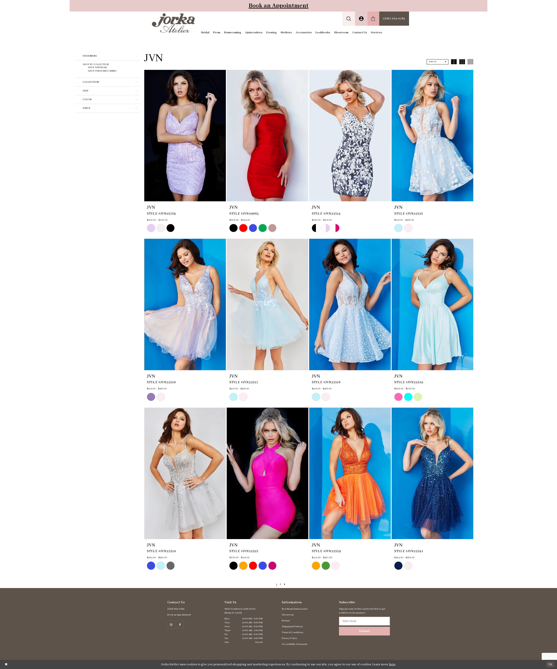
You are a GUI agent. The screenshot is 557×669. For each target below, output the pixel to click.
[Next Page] (284, 584)
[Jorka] (173, 23)
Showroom (288, 614)
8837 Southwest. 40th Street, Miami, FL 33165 (240, 610)
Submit (364, 631)
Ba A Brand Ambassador (295, 608)
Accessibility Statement (294, 644)
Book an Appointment (279, 6)
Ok (550, 664)
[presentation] (185, 135)
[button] (348, 19)
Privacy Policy (289, 638)
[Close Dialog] (6, 664)
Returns (286, 620)
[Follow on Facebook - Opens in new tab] (180, 625)
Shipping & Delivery (292, 626)
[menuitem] (348, 19)
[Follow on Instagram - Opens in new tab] (171, 625)
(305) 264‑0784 (176, 608)
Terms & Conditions (292, 632)
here (392, 664)
